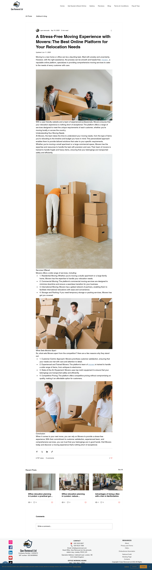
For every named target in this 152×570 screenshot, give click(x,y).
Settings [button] (126, 566)
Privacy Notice (77, 566)
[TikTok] (10, 563)
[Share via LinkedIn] (47, 452)
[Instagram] (10, 542)
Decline (134, 566)
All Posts (29, 16)
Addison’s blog (41, 16)
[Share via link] (52, 452)
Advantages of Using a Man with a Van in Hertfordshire (107, 495)
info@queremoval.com (79, 548)
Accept (143, 566)
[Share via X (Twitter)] (42, 452)
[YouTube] (10, 558)
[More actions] (111, 30)
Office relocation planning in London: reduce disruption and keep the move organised (73, 495)
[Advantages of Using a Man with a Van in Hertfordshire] (108, 482)
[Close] (149, 566)
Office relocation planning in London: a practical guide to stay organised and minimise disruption (40, 495)
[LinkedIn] (10, 552)
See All (120, 469)
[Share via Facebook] (37, 452)
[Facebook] (10, 547)
